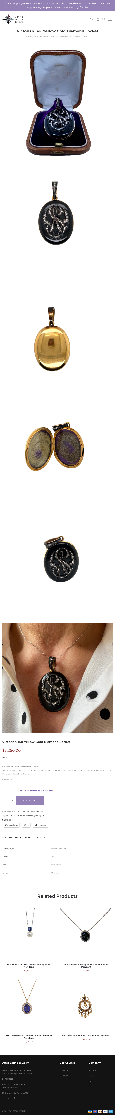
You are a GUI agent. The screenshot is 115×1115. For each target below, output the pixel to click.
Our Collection (41, 37)
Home (28, 37)
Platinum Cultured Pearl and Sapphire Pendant (28, 965)
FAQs (90, 1081)
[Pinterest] (14, 1098)
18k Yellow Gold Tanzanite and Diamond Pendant (29, 1036)
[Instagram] (8, 1098)
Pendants (31, 811)
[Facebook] (2, 1098)
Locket (23, 811)
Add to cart (30, 800)
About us (92, 1070)
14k (8, 816)
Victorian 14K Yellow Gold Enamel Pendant (86, 1035)
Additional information (16, 838)
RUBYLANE (65, 1076)
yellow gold (39, 816)
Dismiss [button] (84, 7)
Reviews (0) (40, 838)
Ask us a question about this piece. (37, 791)
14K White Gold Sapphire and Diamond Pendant (86, 965)
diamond (15, 816)
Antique (15, 811)
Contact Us (64, 1070)
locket (22, 816)
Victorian (40, 811)
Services (91, 1076)
